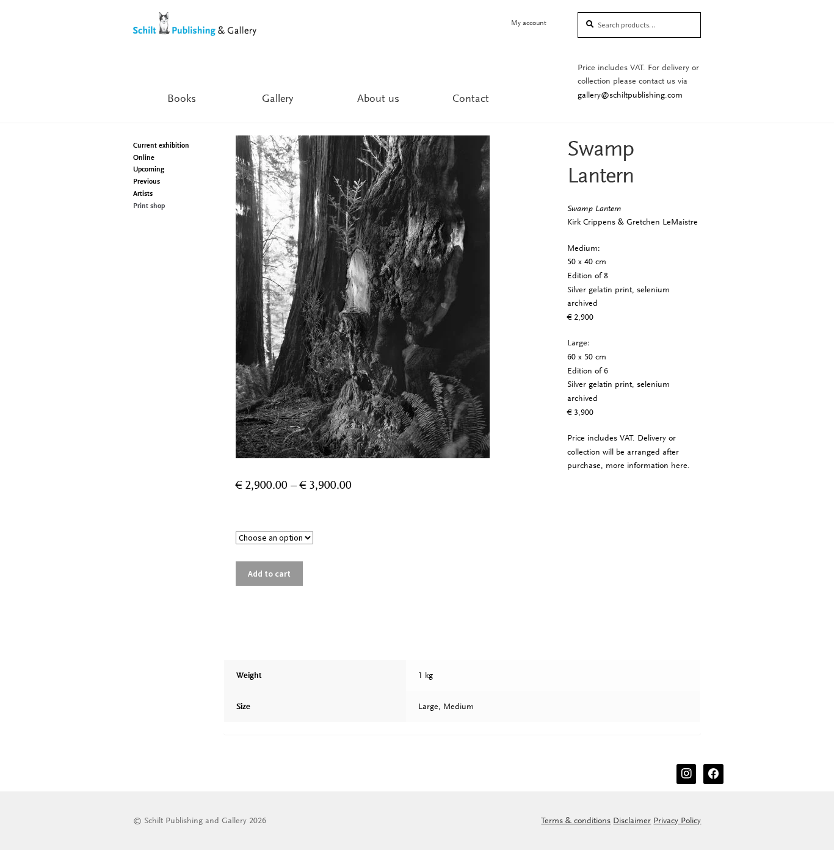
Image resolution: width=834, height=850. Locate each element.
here (679, 465)
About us (378, 98)
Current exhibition (161, 145)
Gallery (277, 98)
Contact (470, 98)
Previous (146, 181)
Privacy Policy (677, 820)
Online (143, 157)
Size (381, 523)
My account (528, 23)
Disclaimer (632, 820)
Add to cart (269, 573)
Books (181, 98)
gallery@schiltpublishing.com (630, 94)
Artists (143, 193)
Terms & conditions (576, 820)
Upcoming (148, 169)
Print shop (149, 205)
